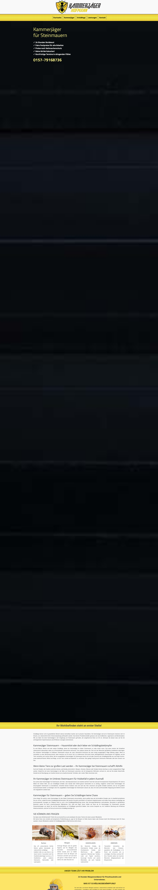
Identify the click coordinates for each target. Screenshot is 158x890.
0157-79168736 (47, 60)
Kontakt (102, 17)
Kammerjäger (69, 17)
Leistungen (92, 17)
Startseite (57, 17)
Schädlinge (81, 17)
